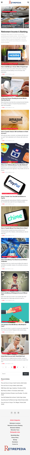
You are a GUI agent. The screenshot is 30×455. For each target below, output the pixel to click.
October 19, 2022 (9, 268)
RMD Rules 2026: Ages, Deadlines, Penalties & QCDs (12, 15)
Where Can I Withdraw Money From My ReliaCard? (14, 165)
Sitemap (15, 439)
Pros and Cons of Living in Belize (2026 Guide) (12, 385)
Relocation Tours (15, 430)
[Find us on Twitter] (15, 413)
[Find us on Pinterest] (18, 413)
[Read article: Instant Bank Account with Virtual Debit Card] (15, 344)
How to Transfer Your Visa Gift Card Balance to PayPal (13, 197)
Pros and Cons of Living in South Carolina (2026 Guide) (14, 383)
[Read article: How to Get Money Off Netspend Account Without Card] (15, 281)
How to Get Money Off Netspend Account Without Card (14, 293)
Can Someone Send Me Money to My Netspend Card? (13, 325)
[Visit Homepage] (15, 2)
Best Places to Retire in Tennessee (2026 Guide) (12, 390)
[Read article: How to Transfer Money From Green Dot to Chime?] (15, 216)
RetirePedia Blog (15, 435)
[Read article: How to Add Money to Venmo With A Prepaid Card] (15, 55)
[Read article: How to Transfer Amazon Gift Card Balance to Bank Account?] (15, 120)
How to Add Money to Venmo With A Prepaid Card (14, 67)
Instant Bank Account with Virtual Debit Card (13, 356)
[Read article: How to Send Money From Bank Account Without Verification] (15, 248)
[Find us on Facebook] (11, 413)
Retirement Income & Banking (9, 11)
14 (23, 367)
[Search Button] (28, 2)
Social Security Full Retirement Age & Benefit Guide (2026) (14, 400)
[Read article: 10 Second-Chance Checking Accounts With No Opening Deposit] (15, 87)
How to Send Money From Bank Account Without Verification (14, 260)
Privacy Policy (15, 437)
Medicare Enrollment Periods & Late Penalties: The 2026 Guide (11, 25)
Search (25, 373)
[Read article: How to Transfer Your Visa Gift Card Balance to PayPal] (15, 185)
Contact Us (15, 444)
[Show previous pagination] (3, 367)
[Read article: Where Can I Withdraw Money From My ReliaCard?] (15, 153)
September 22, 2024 (10, 74)
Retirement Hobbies (15, 427)
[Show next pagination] (27, 367)
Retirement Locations (15, 423)
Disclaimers (15, 442)
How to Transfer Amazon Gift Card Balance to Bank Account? (14, 132)
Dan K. (3, 74)
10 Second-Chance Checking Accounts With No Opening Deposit (14, 99)
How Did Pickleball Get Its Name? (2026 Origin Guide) (13, 397)
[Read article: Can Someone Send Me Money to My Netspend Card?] (15, 313)
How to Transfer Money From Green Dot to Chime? (14, 228)
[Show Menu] (1, 2)
